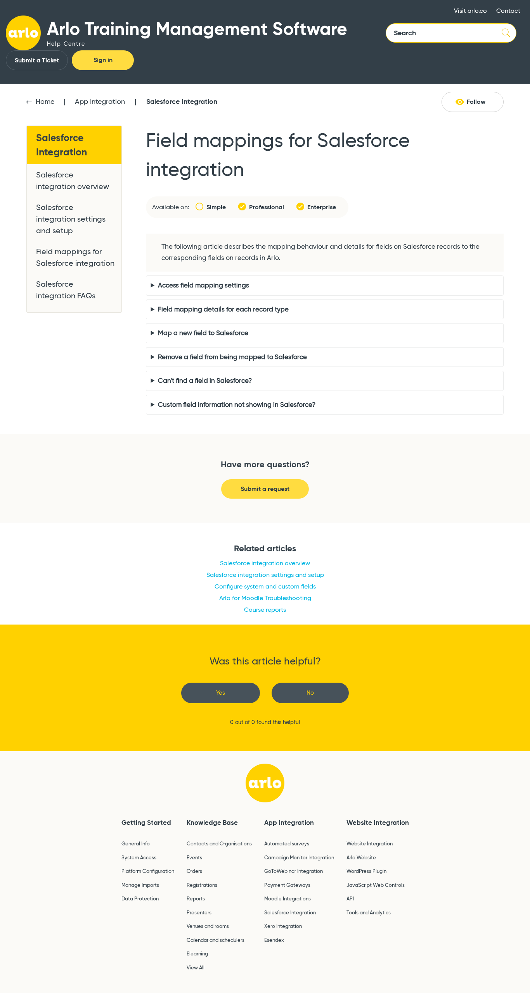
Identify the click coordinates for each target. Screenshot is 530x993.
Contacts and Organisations (219, 843)
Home (45, 101)
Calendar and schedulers (215, 940)
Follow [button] (476, 102)
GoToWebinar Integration (293, 871)
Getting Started (146, 822)
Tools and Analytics (368, 912)
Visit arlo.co (470, 10)
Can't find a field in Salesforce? (205, 381)
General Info (135, 843)
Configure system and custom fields (265, 586)
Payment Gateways (287, 885)
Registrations (202, 885)
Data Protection (140, 898)
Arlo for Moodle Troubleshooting (265, 598)
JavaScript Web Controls (375, 885)
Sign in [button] (103, 60)
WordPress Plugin (366, 871)
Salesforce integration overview (72, 180)
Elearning (197, 953)
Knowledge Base (212, 822)
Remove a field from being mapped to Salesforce (232, 357)
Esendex (274, 940)
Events (194, 857)
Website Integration (377, 822)
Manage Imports (140, 885)
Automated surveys (286, 843)
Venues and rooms (208, 926)
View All (195, 967)
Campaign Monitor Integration (299, 857)
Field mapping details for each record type (223, 309)
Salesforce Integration (181, 101)
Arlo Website (361, 857)
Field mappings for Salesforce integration (75, 257)
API (350, 898)
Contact (508, 10)
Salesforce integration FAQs (65, 289)
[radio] (220, 693)
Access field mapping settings (203, 285)
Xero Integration (283, 926)
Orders (194, 871)
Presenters (199, 912)
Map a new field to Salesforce (203, 333)
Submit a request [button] (265, 489)
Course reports (265, 609)
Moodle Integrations (287, 898)
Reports (196, 898)
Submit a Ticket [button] (37, 60)
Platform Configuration (147, 871)
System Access (138, 857)
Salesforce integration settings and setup (71, 219)
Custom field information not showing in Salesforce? (236, 405)
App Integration (100, 101)
